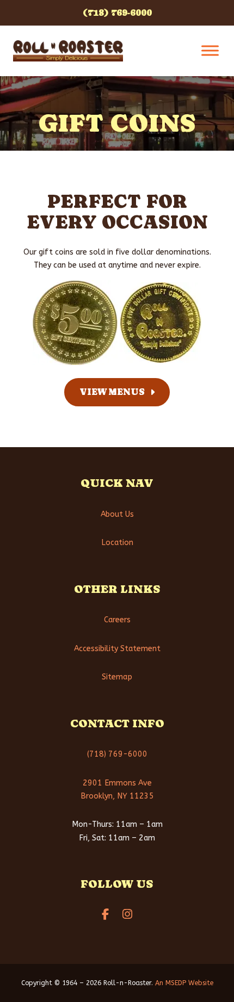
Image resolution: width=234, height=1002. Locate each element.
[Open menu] (210, 50)
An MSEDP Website (184, 983)
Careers (117, 619)
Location (117, 542)
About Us (117, 513)
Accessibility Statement (117, 648)
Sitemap (117, 677)
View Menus (112, 392)
